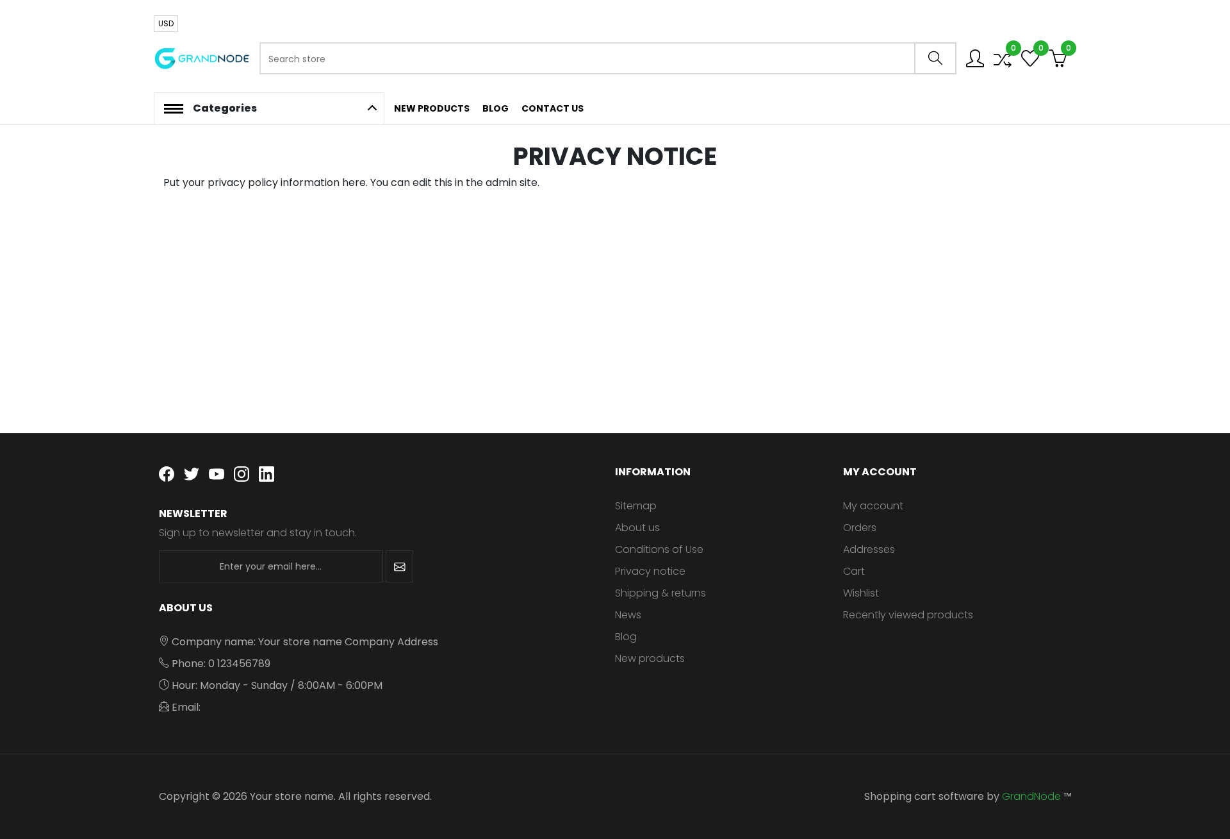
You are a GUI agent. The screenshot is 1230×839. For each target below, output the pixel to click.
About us (637, 527)
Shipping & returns (660, 593)
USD (166, 23)
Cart (854, 571)
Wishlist (861, 593)
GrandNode (1031, 796)
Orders (859, 527)
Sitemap (636, 505)
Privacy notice (650, 571)
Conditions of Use (659, 549)
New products (650, 658)
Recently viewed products (908, 614)
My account (873, 505)
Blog (626, 636)
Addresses (869, 549)
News (628, 614)
